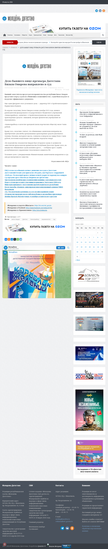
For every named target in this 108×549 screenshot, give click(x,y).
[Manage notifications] (4, 544)
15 (98, 242)
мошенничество (46, 219)
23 (102, 247)
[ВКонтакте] (6, 239)
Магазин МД (69, 35)
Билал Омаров (16, 219)
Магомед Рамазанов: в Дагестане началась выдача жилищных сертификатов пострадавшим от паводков (91, 205)
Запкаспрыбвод (34, 219)
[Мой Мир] (12, 239)
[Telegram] (20, 239)
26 (85, 252)
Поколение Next (15, 6)
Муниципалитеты (62, 6)
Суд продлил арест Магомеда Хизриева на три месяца (26, 177)
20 (89, 247)
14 (94, 242)
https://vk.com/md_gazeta (43, 205)
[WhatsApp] (17, 239)
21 (94, 247)
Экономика (17, 35)
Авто (55, 35)
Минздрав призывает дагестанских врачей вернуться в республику (32, 185)
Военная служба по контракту (86, 6)
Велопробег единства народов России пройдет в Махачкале (46, 42)
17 (77, 247)
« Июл (77, 260)
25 (81, 252)
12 (85, 242)
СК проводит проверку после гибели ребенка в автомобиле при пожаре (33, 194)
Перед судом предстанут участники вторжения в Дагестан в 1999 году (33, 182)
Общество (24, 35)
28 (94, 252)
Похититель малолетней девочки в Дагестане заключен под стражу (89, 194)
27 (89, 252)
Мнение (5, 6)
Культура (50, 35)
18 (81, 247)
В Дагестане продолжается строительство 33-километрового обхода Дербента (91, 183)
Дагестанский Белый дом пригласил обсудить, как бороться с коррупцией (34, 173)
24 (77, 252)
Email (67, 90)
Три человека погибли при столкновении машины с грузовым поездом (33, 180)
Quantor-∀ (42, 546)
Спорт (44, 35)
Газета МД (35, 6)
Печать (59, 90)
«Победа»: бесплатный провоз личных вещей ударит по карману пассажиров (36, 175)
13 (89, 242)
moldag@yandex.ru (63, 519)
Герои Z (72, 6)
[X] (15, 239)
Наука (30, 35)
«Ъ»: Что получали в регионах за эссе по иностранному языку (29, 192)
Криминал (53, 88)
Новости (60, 88)
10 (77, 242)
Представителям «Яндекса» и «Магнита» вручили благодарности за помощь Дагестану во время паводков (91, 169)
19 (85, 247)
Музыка (52, 6)
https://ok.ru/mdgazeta (40, 210)
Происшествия (38, 35)
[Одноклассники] (9, 239)
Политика (10, 35)
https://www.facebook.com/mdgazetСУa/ (39, 208)
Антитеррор (44, 6)
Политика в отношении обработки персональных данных (91, 528)
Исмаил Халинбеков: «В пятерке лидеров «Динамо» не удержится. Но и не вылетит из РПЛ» (91, 125)
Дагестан (24, 219)
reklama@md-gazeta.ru (64, 521)
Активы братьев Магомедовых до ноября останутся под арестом (31, 196)
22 (98, 247)
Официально (26, 6)
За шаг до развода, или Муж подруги (91, 136)
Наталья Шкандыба (20, 88)
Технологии (61, 35)
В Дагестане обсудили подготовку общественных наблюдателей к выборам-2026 (90, 156)
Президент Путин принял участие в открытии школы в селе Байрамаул (91, 114)
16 (102, 242)
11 (81, 242)
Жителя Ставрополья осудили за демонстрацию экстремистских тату (90, 145)
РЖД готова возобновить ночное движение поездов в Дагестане (31, 170)
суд (54, 219)
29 (98, 252)
